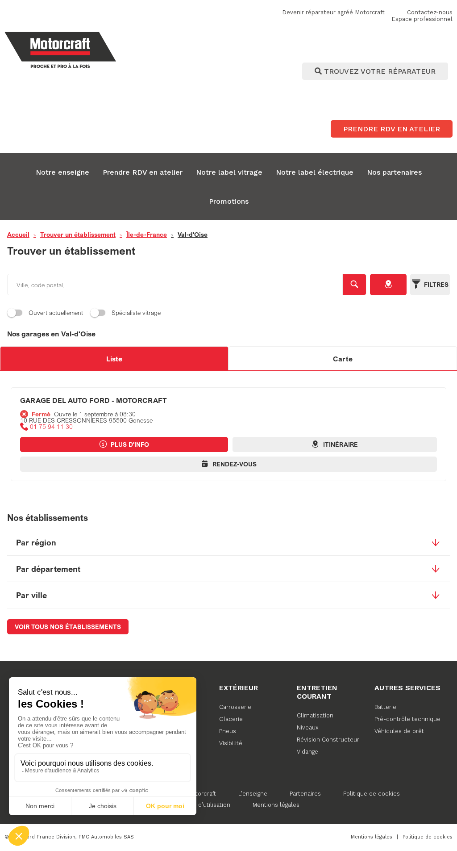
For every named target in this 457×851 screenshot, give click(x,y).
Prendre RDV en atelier (143, 172)
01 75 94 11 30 (51, 426)
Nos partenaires (394, 172)
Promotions (229, 201)
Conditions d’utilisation (198, 804)
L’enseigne (252, 793)
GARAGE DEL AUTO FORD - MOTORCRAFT (93, 400)
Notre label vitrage (229, 172)
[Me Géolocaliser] (388, 284)
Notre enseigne (62, 172)
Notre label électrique (314, 172)
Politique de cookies (371, 793)
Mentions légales (276, 804)
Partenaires (305, 793)
